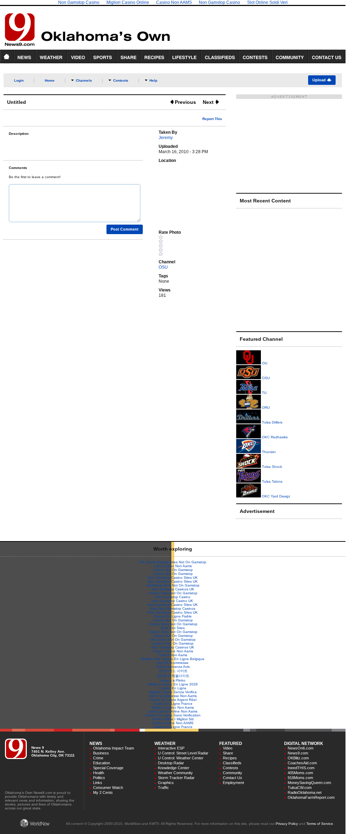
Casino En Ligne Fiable (173, 616)
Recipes (230, 758)
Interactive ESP (171, 748)
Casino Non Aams (172, 655)
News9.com (298, 753)
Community (232, 773)
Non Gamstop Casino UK (172, 601)
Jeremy (166, 137)
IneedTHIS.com (301, 768)
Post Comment (125, 229)
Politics (99, 778)
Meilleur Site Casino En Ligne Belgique (172, 659)
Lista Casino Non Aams (173, 566)
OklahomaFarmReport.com (311, 797)
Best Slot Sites (173, 628)
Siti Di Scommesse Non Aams (173, 696)
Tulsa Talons (271, 481)
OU (264, 363)
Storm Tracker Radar (176, 778)
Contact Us (232, 778)
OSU (163, 267)
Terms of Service (319, 824)
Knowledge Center (173, 768)
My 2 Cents (103, 792)
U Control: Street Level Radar (183, 753)
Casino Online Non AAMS (173, 723)
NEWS (96, 743)
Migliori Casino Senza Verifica (173, 692)
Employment (233, 782)
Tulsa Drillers (271, 422)
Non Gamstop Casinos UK (173, 589)
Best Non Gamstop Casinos (172, 608)
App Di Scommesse (173, 663)
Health (98, 773)
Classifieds (232, 763)
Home (50, 80)
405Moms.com (300, 773)
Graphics (166, 782)
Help (153, 80)
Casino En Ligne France (172, 704)
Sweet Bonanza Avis (173, 667)
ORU (265, 407)
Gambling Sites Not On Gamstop (173, 585)
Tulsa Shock (271, 467)
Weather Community (175, 773)
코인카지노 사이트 (173, 671)
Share (228, 753)
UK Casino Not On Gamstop (173, 639)
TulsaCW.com (300, 787)
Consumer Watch (108, 787)
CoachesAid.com (302, 763)
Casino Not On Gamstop (173, 570)
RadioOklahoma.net (305, 792)
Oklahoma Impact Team (113, 748)
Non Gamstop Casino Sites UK (173, 577)
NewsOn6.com (300, 748)
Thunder (268, 452)
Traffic (163, 787)
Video (227, 748)
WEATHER (165, 743)
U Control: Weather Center (180, 758)
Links (97, 782)
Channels (84, 80)
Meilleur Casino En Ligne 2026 (173, 684)
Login (19, 80)
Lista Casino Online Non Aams (172, 711)
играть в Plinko (172, 680)
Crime (98, 758)
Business (101, 753)
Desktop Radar (171, 763)
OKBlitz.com (298, 758)
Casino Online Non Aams (173, 651)
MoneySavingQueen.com (309, 782)
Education (101, 763)
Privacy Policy (287, 824)
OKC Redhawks (274, 437)
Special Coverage (108, 768)
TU (264, 393)
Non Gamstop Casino (172, 597)
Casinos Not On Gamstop (173, 643)
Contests (120, 80)
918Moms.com (300, 778)
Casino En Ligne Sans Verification (173, 715)
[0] (190, 245)
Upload (319, 80)
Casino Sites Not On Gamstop (172, 593)
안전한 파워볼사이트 (173, 676)
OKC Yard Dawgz (275, 496)
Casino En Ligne (172, 688)
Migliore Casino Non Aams (173, 707)
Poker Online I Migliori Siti (173, 719)
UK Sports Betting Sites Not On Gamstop (172, 562)
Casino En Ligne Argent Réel (172, 700)
